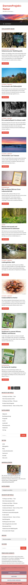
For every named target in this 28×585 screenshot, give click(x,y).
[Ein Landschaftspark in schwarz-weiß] (14, 109)
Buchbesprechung (5, 49)
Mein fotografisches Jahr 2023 (9, 524)
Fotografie (12, 49)
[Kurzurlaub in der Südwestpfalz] (14, 75)
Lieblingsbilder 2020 (8, 262)
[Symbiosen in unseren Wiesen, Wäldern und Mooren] (14, 320)
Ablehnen (14, 576)
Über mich (4, 457)
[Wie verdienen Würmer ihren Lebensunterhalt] (14, 178)
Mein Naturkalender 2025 (8, 510)
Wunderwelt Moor (6, 526)
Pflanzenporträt (6, 425)
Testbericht (5, 427)
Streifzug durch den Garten (8, 521)
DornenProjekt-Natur (12, 7)
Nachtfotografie (6, 519)
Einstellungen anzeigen (14, 580)
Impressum (15, 583)
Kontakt (4, 455)
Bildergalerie (5, 446)
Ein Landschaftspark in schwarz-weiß (13, 120)
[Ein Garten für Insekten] (14, 356)
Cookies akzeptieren (14, 572)
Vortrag (3, 224)
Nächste (17, 388)
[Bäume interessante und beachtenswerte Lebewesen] (14, 215)
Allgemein (4, 414)
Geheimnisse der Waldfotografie (12, 51)
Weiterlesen (5, 63)
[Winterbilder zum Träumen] (14, 144)
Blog (3, 448)
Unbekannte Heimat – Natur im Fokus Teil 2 (12, 405)
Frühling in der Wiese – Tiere (9, 396)
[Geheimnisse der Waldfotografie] (14, 40)
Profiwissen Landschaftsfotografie (10, 512)
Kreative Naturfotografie (8, 403)
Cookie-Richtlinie (9, 583)
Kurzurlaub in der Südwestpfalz (12, 86)
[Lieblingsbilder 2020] (14, 251)
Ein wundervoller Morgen (8, 530)
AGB (3, 444)
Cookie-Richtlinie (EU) (7, 451)
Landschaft (9, 84)
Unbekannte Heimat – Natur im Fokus (11, 517)
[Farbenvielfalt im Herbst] (14, 286)
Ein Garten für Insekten (9, 367)
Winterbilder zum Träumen (10, 155)
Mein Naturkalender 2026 (8, 398)
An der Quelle (5, 514)
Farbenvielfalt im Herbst (9, 297)
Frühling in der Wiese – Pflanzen (9, 401)
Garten (4, 420)
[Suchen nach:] (14, 435)
